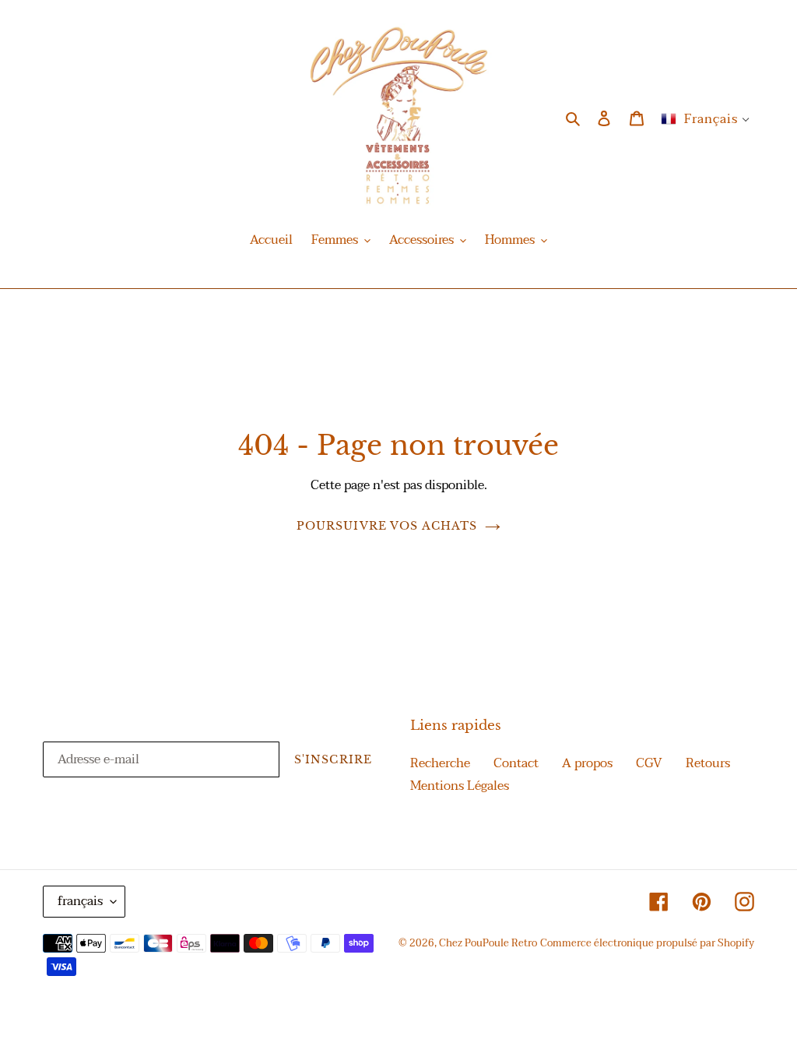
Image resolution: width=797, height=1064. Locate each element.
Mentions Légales (459, 786)
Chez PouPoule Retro (488, 943)
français (80, 901)
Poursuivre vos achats (387, 526)
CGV (649, 763)
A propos (587, 763)
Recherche (440, 763)
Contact (516, 763)
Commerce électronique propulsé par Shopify (647, 943)
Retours (708, 763)
